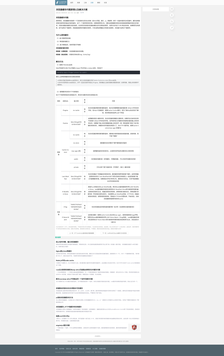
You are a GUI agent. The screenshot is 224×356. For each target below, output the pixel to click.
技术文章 (75, 348)
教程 (98, 2)
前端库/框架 (102, 348)
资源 (78, 2)
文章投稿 (156, 9)
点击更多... (98, 336)
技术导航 (61, 348)
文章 (92, 2)
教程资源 (81, 348)
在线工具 (68, 348)
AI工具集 (95, 348)
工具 (85, 2)
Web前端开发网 (69, 352)
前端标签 (88, 348)
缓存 (78, 12)
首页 (71, 2)
